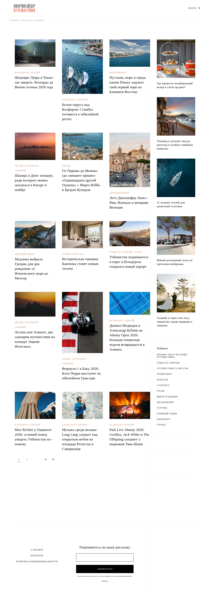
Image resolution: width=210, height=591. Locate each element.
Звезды (19, 166)
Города (161, 425)
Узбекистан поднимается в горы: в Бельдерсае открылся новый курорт (128, 262)
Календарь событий (27, 72)
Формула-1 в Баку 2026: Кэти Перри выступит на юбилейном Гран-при (81, 373)
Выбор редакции (167, 397)
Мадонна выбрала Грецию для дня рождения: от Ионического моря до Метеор (31, 268)
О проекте (163, 385)
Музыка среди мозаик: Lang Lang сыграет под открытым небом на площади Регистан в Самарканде (79, 439)
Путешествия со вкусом (172, 368)
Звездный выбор (119, 193)
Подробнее (104, 581)
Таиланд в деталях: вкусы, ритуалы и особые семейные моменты (175, 144)
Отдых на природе (120, 252)
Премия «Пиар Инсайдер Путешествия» (172, 356)
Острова (162, 408)
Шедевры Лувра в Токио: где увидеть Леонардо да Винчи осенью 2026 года (34, 82)
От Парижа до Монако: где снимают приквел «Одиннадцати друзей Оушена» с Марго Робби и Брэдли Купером (81, 180)
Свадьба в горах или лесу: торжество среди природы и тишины (174, 321)
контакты (37, 556)
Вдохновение (117, 72)
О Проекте (37, 550)
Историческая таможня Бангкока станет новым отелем (80, 264)
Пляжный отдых (167, 414)
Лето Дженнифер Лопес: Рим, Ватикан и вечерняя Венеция (128, 202)
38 (45, 459)
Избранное (163, 419)
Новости (162, 380)
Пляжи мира (164, 374)
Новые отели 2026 (73, 254)
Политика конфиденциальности (37, 561)
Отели (138, 252)
